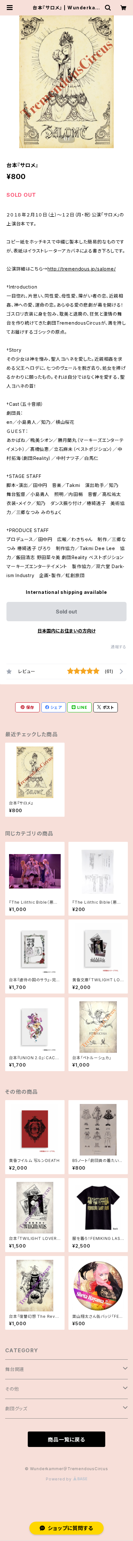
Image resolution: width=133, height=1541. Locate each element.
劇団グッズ (16, 1408)
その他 (12, 1389)
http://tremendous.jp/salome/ (81, 268)
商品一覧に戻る (66, 1439)
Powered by (59, 1479)
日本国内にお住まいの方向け (66, 630)
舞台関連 (14, 1369)
